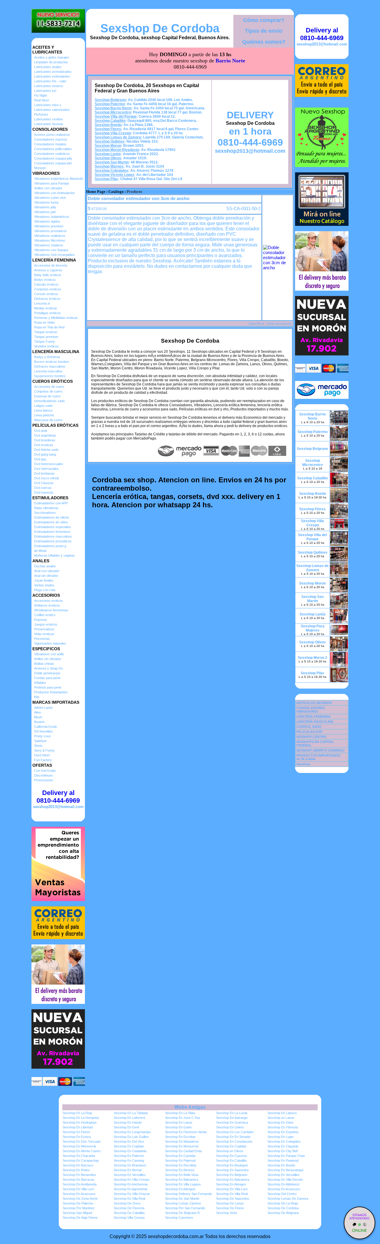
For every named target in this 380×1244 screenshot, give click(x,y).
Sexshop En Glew (280, 1122)
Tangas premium (46, 336)
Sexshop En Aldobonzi (283, 1184)
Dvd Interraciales (46, 468)
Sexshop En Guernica (232, 1122)
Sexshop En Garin (178, 1127)
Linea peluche (44, 415)
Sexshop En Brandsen (130, 1165)
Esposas (40, 619)
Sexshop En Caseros (231, 1156)
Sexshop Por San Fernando (185, 1208)
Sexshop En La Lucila (231, 1113)
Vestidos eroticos (46, 346)
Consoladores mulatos (50, 144)
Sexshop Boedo (108, 125)
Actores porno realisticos (52, 134)
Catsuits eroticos (46, 284)
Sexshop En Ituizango (232, 1117)
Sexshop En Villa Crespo (131, 1179)
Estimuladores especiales (52, 527)
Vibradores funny (46, 202)
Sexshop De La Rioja (282, 1203)
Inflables (40, 682)
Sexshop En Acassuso (283, 1189)
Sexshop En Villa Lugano (183, 1184)
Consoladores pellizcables (53, 149)
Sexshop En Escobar (180, 1137)
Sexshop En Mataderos (182, 1141)
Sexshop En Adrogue (180, 1189)
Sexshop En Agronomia (130, 1189)
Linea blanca (43, 410)
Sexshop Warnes (109, 166)
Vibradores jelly (45, 207)
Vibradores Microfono (49, 240)
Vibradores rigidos (47, 221)
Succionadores (45, 512)
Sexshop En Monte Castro (82, 1151)
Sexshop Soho (226, 1213)
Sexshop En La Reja (77, 1113)
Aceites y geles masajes (51, 57)
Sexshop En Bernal (127, 1170)
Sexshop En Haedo (128, 1122)
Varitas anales (44, 585)
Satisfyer (40, 741)
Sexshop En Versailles (130, 1175)
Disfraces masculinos (49, 366)
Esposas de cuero (47, 396)
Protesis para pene (47, 687)
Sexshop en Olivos (229, 1151)
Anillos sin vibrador (47, 659)
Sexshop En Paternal (180, 1160)
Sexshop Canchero (179, 1217)
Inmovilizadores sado (49, 401)
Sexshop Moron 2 (312, 658)
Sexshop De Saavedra (232, 1198)
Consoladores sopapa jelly (53, 158)
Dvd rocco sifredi (46, 478)
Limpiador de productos (51, 62)
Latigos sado (43, 405)
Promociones (43, 780)
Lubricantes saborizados (52, 109)
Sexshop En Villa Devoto (285, 1179)
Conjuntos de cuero (48, 391)
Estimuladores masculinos (53, 536)
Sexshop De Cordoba (159, 28)
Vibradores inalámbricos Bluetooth (58, 178)
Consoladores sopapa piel (53, 163)
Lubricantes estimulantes (52, 76)
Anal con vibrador (46, 571)
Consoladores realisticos (52, 153)
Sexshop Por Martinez (79, 1208)
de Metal (40, 550)
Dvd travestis (43, 492)
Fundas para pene (47, 678)
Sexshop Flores (108, 129)
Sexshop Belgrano (110, 100)
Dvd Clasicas (43, 483)
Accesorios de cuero (49, 386)
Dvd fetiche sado (46, 449)
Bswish (39, 722)
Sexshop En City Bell (282, 1151)
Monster (40, 168)
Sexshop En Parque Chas (286, 1156)
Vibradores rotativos (48, 245)
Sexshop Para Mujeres (312, 628)
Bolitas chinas (44, 663)
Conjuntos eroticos (47, 289)
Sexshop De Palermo (78, 1203)
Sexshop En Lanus (178, 1122)
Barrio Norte (230, 61)
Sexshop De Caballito (129, 1213)
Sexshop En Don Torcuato (82, 1141)
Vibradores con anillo (49, 654)
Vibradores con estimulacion (54, 193)
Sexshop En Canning (129, 1160)
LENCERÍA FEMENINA (313, 716)
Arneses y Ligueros (48, 270)
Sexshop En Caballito (231, 1160)
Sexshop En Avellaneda (79, 1184)
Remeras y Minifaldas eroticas (56, 317)
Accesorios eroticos (48, 600)
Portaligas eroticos (47, 313)
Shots (38, 745)
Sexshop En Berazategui (285, 1170)
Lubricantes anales (47, 67)
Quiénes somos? (263, 42)
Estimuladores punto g (50, 546)
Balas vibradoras (46, 508)
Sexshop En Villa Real (232, 1194)
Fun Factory (43, 760)
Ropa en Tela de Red (49, 327)
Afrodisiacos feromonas (51, 610)
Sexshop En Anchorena (131, 1184)
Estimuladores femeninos (52, 531)
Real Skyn (41, 100)
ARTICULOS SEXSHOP (314, 703)
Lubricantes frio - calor (50, 81)
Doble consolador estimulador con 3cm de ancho (138, 198)
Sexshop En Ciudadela (130, 1151)
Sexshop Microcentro (113, 112)
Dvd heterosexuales (48, 464)
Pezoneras (42, 638)
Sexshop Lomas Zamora (183, 1203)
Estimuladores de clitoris (51, 517)
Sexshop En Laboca (282, 1113)
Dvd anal (40, 430)
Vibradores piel (45, 212)
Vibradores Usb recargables (54, 254)
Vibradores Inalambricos (51, 216)
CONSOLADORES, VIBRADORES (310, 709)
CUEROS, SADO (309, 726)
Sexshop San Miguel (77, 1213)
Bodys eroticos (45, 279)
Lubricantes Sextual (48, 124)
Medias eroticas (45, 308)
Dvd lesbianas (44, 473)
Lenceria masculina (48, 371)
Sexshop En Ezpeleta (282, 1132)
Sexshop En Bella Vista (181, 1175)
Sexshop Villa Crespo (113, 133)
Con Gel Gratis (45, 770)
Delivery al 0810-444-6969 (58, 796)
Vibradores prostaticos (50, 231)
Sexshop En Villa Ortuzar (132, 1194)
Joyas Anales (43, 580)
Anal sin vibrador (46, 575)
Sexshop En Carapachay (81, 1160)
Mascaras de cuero (48, 420)
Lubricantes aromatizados (53, 71)
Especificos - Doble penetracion (270, 323)
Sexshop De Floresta (129, 1208)
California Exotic (45, 726)
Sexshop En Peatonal (282, 1160)
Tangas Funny (44, 341)
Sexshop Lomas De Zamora (287, 1198)
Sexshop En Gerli (126, 1127)
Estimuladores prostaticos (53, 541)
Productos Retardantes (51, 692)
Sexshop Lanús (108, 154)
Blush (38, 717)
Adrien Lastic (43, 707)
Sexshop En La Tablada (131, 1113)
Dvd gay (40, 459)
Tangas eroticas (45, 332)
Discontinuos (43, 775)
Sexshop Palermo (110, 104)
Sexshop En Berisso (179, 1170)
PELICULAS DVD (309, 731)
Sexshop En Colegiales (284, 1141)
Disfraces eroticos (47, 298)
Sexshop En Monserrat (79, 1146)
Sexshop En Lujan (280, 1137)
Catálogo (116, 192)
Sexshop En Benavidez (79, 1175)
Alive (37, 712)
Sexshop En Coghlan (129, 1146)
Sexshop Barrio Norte (113, 108)
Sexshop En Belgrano (231, 1175)
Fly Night (40, 95)
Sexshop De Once (127, 1203)
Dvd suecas (43, 487)
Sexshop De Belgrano (283, 1213)
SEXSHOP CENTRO (311, 736)
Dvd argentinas (45, 435)
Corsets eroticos (46, 294)
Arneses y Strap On (48, 668)
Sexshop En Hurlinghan (79, 1122)
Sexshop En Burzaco (78, 1165)
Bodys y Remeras (47, 357)
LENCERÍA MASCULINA (314, 721)
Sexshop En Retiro (76, 1170)
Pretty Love (42, 736)
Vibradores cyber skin (50, 197)
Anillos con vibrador (48, 188)
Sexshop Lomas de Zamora (118, 137)
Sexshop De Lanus (230, 1203)
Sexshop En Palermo (129, 1156)
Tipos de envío (263, 31)
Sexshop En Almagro (231, 1184)
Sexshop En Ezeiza (77, 1137)
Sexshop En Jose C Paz (182, 1117)
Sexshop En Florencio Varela (186, 1132)
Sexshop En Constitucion (234, 1141)
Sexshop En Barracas (78, 1179)
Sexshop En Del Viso (129, 1141)
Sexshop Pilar (106, 179)
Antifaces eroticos (47, 605)
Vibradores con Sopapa (51, 250)
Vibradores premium (48, 226)
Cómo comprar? (263, 20)
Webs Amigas (190, 1107)
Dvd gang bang (45, 454)
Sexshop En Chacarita (79, 1156)
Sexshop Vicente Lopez (114, 175)
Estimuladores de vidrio (51, 522)
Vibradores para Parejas (51, 183)
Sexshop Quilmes (109, 141)
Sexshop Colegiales (111, 171)
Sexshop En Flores (76, 1132)
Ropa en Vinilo (44, 322)
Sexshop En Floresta (282, 1127)
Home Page (95, 192)
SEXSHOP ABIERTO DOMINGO (320, 750)
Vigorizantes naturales (50, 643)
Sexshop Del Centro (282, 1194)
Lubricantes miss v (47, 105)
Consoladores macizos (50, 139)
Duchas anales (45, 566)
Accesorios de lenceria (50, 265)
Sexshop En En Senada (233, 1137)
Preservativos (44, 629)
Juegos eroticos (45, 624)
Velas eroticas (44, 634)
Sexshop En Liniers (230, 1127)
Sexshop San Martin (112, 162)
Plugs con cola (44, 590)
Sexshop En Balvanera (181, 1179)
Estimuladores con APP (51, 503)
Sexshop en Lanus (280, 1117)
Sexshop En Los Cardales (235, 1132)
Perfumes (41, 114)
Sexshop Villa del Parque (116, 116)
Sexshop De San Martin (182, 1198)
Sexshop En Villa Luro (78, 1189)
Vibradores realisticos (49, 235)
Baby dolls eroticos (47, 275)
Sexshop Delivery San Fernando (188, 1194)
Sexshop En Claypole (282, 1146)
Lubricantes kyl (45, 90)
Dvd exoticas (43, 445)
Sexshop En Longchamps (132, 1132)
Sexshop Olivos (108, 158)
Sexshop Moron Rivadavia (117, 150)
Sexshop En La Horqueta (81, 1117)
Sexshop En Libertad (78, 1127)
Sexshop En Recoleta (180, 1165)
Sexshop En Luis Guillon (131, 1137)
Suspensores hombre (49, 376)
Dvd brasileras (44, 440)
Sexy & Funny (44, 750)
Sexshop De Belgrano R (182, 1213)
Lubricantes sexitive (48, 119)
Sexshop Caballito (110, 121)
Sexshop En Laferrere (129, 1117)
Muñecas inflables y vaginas (54, 555)
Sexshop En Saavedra (232, 1170)
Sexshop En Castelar (180, 1156)
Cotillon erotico (44, 615)
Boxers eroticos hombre (51, 361)
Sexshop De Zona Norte (80, 1198)
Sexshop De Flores (230, 1208)
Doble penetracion (47, 673)
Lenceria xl (42, 303)
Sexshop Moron (108, 146)
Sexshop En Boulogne (232, 1165)
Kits (36, 697)
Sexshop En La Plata (180, 1113)
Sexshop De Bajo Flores (80, 1217)
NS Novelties (43, 731)
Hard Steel (41, 755)
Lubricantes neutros (48, 86)
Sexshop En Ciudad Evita (183, 1151)
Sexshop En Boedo (281, 1165)
